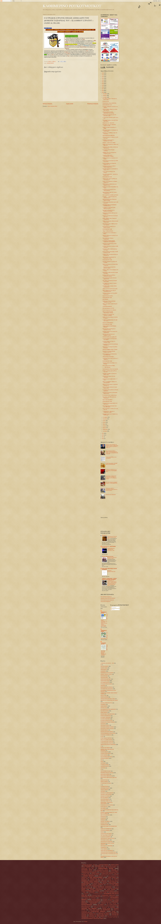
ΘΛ (101, 746)
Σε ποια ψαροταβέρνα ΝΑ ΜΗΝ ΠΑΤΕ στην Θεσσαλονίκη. (111, 464)
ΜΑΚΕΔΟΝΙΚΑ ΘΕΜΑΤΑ (105, 774)
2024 (103, 76)
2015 (103, 92)
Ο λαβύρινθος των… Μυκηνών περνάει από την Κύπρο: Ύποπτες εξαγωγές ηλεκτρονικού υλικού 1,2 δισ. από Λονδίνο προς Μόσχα (111, 583)
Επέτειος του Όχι (106, 101)
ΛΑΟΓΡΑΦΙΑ (103, 767)
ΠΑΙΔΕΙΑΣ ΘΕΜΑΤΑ (104, 789)
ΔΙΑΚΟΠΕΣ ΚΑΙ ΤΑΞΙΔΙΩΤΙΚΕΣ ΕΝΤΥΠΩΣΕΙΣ (109, 700)
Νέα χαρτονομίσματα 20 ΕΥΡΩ (108, 308)
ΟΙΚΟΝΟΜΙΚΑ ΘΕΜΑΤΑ (105, 788)
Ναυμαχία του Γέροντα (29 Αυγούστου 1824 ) (111, 558)
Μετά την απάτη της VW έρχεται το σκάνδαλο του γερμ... (109, 329)
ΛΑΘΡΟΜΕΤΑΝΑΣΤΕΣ (105, 766)
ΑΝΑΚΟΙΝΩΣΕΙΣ (104, 669)
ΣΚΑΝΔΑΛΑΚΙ (103, 816)
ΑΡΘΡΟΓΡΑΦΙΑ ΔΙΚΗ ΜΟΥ (106, 679)
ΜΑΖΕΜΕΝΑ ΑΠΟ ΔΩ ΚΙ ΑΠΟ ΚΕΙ (107, 772)
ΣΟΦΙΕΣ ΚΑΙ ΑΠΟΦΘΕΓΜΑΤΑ (106, 828)
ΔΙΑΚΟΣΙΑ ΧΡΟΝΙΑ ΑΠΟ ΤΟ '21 (106, 702)
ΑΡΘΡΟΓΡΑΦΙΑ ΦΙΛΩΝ (105, 680)
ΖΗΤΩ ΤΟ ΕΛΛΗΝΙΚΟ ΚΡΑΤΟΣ (106, 739)
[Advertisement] (107, 508)
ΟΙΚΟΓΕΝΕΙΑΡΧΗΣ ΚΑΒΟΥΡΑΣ (109, 135)
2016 (103, 90)
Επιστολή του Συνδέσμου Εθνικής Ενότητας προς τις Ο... (109, 352)
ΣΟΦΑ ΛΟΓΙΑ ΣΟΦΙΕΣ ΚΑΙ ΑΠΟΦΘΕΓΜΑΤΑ (109, 826)
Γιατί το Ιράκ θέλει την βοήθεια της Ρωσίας (110, 194)
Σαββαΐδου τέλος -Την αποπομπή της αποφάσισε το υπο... (109, 153)
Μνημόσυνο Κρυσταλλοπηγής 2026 (111, 571)
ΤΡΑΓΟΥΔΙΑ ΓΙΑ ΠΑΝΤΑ (103, 913)
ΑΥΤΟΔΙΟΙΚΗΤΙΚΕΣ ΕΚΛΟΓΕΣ (106, 683)
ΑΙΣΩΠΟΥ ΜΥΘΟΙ (115, 864)
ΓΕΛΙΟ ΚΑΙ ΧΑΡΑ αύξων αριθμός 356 (109, 336)
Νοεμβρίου (105, 95)
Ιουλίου (104, 420)
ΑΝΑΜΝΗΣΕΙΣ (103, 671)
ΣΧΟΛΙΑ (113, 911)
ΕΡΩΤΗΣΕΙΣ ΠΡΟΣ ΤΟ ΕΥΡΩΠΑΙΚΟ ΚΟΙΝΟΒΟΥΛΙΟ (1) (109, 205)
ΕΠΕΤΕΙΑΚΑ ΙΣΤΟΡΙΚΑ (105, 725)
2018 (103, 87)
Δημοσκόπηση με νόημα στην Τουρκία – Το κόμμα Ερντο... (110, 193)
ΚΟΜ (102, 759)
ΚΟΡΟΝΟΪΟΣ (103, 763)
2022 (103, 80)
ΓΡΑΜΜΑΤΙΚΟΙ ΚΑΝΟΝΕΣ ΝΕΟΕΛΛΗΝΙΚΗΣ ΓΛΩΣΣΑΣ (109, 872)
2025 (103, 74)
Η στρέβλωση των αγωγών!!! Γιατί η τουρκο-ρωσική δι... (109, 190)
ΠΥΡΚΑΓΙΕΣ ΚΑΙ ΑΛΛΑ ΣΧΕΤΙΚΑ (107, 805)
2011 (103, 436)
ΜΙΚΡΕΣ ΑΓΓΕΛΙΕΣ (104, 780)
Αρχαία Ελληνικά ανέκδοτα (108, 295)
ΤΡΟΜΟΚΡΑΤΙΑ (104, 847)
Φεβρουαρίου (105, 429)
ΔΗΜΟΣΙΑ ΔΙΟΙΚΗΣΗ (104, 697)
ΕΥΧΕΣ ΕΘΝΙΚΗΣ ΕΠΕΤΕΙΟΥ (106, 738)
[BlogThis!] (62, 61)
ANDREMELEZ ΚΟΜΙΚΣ (104, 631)
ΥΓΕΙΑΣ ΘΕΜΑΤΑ (100, 916)
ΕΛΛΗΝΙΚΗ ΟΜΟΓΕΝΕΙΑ (105, 718)
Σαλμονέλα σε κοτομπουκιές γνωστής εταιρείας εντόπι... (109, 244)
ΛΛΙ (101, 769)
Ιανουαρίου (105, 431)
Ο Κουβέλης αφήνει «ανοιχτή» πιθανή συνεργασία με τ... (109, 286)
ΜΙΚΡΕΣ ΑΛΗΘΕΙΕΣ (104, 781)
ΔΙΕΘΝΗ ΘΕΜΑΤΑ (50, 63)
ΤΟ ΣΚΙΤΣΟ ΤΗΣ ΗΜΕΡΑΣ (105, 836)
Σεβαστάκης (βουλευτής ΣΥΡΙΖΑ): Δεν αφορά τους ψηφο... (110, 200)
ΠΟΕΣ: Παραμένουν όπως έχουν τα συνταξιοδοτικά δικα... (109, 291)
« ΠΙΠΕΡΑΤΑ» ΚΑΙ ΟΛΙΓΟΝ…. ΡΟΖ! (107, 663)
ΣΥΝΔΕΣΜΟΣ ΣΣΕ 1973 (103, 644)
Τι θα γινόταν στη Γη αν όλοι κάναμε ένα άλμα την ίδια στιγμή (112, 537)
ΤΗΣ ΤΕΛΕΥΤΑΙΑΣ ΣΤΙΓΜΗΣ (106, 835)
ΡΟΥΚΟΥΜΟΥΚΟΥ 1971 (107, 104)
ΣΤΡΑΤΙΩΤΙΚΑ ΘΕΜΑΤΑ (105, 830)
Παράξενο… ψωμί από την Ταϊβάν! (109, 142)
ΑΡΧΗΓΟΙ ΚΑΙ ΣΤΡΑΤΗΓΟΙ (111, 494)
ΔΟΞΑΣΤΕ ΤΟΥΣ (104, 707)
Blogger (86, 921)
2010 (103, 438)
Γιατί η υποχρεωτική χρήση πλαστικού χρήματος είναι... (109, 278)
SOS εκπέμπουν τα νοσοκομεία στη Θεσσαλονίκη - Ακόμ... (109, 258)
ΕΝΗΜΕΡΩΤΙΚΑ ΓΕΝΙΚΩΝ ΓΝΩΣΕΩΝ (108, 722)
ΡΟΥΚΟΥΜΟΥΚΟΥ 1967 (107, 297)
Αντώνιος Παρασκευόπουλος (107, 556)
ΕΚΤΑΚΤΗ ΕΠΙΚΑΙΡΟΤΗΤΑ (106, 715)
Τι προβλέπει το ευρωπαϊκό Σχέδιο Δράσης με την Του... (109, 208)
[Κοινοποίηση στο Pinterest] (65, 61)
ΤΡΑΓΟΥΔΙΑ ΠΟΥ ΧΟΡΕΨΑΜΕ (106, 845)
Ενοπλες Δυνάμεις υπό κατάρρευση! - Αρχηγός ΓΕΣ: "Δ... (109, 164)
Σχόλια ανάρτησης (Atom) (52, 106)
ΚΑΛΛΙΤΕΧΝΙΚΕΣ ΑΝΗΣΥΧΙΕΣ (106, 756)
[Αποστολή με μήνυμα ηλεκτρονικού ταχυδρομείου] (60, 61)
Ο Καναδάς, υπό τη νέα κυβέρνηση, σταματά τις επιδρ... (109, 125)
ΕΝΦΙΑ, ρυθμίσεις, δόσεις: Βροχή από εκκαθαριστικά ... (110, 219)
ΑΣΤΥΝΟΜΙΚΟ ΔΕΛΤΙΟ (105, 682)
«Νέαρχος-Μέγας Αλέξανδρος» (108, 356)
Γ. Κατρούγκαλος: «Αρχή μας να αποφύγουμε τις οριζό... (108, 412)
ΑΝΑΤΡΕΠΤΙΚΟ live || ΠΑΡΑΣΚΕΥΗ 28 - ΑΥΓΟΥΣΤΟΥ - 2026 (111, 549)
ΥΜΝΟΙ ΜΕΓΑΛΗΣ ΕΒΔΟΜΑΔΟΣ (107, 850)
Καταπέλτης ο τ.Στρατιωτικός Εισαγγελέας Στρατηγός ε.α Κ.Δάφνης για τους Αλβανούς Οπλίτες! (111, 477)
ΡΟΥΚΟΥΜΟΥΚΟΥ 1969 (107, 229)
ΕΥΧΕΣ (102, 736)
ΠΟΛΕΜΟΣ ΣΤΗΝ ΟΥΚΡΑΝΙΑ (106, 794)
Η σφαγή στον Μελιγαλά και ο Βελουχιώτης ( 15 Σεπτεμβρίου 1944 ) (111, 470)
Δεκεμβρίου (105, 93)
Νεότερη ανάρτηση (47, 103)
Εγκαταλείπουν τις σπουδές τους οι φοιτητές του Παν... (109, 227)
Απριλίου (104, 425)
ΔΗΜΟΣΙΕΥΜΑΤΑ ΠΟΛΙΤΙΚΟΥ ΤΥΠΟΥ (108, 698)
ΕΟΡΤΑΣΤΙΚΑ (103, 723)
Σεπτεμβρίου (105, 417)
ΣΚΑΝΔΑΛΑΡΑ (103, 818)
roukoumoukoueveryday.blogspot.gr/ (107, 599)
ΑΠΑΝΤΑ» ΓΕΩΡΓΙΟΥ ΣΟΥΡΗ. (106, 674)
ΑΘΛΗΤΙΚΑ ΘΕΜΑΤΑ (104, 666)
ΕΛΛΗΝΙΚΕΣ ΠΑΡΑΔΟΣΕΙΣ (106, 717)
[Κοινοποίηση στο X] (63, 61)
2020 (103, 83)
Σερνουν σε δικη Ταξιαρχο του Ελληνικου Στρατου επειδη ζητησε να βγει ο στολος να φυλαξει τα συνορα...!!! (112, 446)
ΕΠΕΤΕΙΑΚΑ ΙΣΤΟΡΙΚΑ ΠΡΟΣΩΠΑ (107, 728)
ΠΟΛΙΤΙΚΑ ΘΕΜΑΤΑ (104, 797)
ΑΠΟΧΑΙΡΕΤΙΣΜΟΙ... (104, 677)
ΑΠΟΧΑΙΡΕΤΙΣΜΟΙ (101, 867)
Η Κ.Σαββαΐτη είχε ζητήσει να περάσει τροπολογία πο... (110, 284)
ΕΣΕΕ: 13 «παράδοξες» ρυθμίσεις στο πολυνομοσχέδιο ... (110, 382)
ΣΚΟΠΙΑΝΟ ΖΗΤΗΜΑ (105, 824)
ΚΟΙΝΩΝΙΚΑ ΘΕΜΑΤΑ (105, 758)
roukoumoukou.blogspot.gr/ (105, 601)
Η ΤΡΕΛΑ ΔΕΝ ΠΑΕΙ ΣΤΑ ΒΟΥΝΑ (107, 741)
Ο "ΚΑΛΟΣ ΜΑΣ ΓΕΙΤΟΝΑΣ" (106, 783)
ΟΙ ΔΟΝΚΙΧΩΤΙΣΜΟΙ (104, 786)
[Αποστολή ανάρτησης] (58, 61)
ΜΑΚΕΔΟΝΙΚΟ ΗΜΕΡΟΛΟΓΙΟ (106, 775)
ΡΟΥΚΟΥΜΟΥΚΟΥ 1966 (107, 324)
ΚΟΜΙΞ (102, 761)
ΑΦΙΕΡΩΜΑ (103, 685)
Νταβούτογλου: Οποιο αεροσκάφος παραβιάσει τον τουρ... (109, 302)
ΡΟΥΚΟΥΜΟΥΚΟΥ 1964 (107, 401)
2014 (103, 433)
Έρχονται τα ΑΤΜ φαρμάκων (108, 322)
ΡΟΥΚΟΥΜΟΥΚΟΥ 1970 (107, 176)
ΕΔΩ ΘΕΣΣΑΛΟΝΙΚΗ (105, 710)
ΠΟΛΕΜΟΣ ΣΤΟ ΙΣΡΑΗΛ (105, 796)
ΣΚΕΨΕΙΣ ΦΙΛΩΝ (104, 823)
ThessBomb (104, 535)
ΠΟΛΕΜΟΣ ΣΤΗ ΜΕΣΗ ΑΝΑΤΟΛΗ (107, 792)
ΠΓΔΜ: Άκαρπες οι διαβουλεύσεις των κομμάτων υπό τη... (109, 184)
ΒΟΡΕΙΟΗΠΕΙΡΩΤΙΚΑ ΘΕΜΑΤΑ (106, 687)
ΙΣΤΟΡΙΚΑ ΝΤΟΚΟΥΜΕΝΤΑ (106, 753)
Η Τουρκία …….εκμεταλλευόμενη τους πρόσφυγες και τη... (110, 197)
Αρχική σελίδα (69, 103)
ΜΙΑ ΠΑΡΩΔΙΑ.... (106, 299)
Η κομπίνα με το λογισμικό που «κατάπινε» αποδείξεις (108, 315)
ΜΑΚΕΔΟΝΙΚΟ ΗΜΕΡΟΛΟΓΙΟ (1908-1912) (109, 777)
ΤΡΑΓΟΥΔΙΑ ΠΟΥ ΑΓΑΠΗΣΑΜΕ (106, 841)
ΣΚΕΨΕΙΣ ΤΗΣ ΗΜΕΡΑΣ (105, 821)
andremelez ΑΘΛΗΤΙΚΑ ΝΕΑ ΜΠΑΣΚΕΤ (108, 598)
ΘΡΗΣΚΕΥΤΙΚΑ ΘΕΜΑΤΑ (105, 747)
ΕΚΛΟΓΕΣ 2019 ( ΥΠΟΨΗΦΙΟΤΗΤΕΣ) (108, 714)
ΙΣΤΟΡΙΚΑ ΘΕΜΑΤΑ (104, 751)
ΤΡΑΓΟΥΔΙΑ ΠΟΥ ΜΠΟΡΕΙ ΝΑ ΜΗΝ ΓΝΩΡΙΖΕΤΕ (99, 914)
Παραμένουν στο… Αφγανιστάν (108, 122)
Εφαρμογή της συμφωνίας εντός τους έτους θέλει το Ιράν (109, 115)
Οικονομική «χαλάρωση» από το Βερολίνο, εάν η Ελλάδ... (109, 211)
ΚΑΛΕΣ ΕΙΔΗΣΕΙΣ (104, 755)
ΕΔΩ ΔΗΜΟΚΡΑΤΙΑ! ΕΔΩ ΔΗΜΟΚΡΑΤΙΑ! (108, 709)
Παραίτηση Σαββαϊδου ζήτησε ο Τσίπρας (110, 349)
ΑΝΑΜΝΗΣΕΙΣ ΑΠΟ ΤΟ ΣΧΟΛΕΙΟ (107, 672)
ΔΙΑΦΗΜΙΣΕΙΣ (103, 704)
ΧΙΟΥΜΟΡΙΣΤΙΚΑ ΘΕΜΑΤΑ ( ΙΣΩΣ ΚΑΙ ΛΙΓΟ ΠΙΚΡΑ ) (92, 918)
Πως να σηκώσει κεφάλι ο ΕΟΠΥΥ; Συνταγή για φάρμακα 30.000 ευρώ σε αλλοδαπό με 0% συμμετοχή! (112, 452)
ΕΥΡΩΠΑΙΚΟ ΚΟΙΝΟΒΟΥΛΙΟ (106, 734)
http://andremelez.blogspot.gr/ (106, 596)
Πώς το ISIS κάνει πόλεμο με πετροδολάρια (108, 239)
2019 (103, 85)
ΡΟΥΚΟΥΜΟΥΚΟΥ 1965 (107, 361)
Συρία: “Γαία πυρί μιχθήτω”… (108, 399)
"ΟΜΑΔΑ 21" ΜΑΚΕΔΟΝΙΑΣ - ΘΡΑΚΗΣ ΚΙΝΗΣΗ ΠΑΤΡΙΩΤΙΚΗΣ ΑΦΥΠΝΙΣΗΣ (109, 579)
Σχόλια (113, 609)
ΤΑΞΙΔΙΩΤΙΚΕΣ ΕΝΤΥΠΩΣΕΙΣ (106, 833)
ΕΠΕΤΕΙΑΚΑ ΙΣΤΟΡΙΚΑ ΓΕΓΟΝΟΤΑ (107, 726)
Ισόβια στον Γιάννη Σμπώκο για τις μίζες (110, 288)
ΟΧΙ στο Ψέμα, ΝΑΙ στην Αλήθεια (109, 365)
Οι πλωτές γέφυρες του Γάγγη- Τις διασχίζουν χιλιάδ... (109, 342)
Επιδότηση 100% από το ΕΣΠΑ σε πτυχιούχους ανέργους (109, 276)
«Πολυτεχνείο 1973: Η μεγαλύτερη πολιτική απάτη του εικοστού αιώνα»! (111, 489)
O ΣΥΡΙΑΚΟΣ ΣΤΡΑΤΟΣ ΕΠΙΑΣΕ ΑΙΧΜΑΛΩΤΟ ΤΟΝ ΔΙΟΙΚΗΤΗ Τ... (109, 241)
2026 (103, 73)
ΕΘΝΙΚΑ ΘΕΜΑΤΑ (104, 712)
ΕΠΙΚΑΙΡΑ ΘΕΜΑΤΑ (104, 730)
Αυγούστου (105, 418)
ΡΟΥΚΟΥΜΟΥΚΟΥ (104, 806)
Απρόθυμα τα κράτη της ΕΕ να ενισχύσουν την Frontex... (108, 140)
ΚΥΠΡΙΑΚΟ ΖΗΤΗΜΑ (105, 764)
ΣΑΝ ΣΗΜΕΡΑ (103, 808)
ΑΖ (101, 664)
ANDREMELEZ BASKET (104, 613)
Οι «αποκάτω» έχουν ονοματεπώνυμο (110, 395)
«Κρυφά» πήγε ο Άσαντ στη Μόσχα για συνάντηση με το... (110, 179)
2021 (103, 81)
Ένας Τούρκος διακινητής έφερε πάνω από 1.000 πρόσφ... (110, 406)
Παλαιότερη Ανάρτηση (92, 103)
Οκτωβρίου (105, 97)
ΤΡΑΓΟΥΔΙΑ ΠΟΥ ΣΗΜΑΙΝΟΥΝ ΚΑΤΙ (107, 838)
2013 (103, 435)
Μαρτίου (104, 427)
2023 (103, 78)
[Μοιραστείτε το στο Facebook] (64, 61)
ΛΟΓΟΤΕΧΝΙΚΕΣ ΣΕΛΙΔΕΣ (106, 771)
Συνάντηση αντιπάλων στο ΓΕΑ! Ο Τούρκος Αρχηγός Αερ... (109, 166)
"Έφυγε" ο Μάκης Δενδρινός (108, 230)
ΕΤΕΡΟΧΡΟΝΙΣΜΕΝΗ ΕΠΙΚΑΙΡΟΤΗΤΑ (108, 733)
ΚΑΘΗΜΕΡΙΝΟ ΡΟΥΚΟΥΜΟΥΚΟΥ (72, 5)
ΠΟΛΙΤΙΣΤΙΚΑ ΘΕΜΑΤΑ (105, 799)
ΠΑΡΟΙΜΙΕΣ (103, 791)
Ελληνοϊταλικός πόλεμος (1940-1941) (109, 103)
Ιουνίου (104, 422)
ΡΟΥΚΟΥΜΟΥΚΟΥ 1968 (107, 259)
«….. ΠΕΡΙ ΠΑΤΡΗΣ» (106, 367)
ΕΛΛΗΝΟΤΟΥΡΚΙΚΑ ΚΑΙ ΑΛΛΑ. (107, 720)
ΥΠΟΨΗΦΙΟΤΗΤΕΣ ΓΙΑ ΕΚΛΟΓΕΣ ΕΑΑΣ (108, 852)
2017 (103, 88)
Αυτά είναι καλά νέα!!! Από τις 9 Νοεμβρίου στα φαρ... (108, 335)
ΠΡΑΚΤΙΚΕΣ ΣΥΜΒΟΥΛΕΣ (106, 800)
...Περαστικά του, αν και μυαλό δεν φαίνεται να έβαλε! (109, 267)
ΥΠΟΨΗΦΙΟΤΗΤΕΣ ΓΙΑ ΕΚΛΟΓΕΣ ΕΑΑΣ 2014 (109, 853)
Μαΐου (104, 424)
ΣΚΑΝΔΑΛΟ (103, 819)
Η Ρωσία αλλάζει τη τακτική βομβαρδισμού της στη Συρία (108, 112)
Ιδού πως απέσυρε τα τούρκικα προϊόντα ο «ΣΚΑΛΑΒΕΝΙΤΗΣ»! (111, 483)
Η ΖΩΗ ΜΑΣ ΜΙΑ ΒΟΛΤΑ (107, 306)
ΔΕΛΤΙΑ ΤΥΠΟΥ (104, 695)
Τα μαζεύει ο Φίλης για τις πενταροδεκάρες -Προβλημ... (108, 156)
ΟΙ (101, 784)
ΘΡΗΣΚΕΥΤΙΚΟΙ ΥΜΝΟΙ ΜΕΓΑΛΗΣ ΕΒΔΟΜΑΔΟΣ (104, 888)
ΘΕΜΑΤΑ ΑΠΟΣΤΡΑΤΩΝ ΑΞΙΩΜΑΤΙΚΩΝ (108, 744)
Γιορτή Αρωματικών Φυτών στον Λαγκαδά (110, 369)
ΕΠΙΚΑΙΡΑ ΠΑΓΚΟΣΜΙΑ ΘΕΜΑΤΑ (107, 731)
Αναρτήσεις (114, 607)
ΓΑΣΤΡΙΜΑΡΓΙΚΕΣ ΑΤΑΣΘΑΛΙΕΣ (107, 688)
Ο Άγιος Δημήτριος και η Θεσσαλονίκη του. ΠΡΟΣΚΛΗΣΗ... (110, 354)
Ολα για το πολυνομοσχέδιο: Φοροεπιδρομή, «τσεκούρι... (108, 312)
